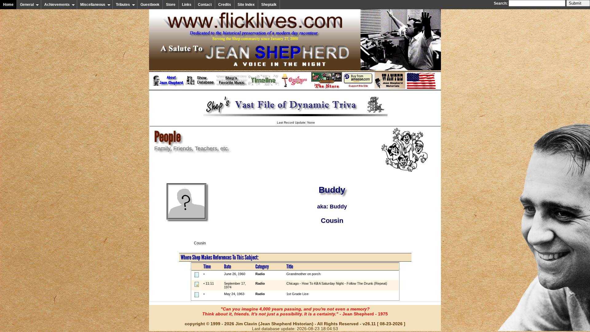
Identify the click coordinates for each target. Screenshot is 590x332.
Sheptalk (269, 4)
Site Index (246, 4)
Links (186, 4)
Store (170, 4)
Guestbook (149, 4)
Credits (224, 4)
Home (8, 4)
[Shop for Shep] (326, 87)
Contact (205, 4)
